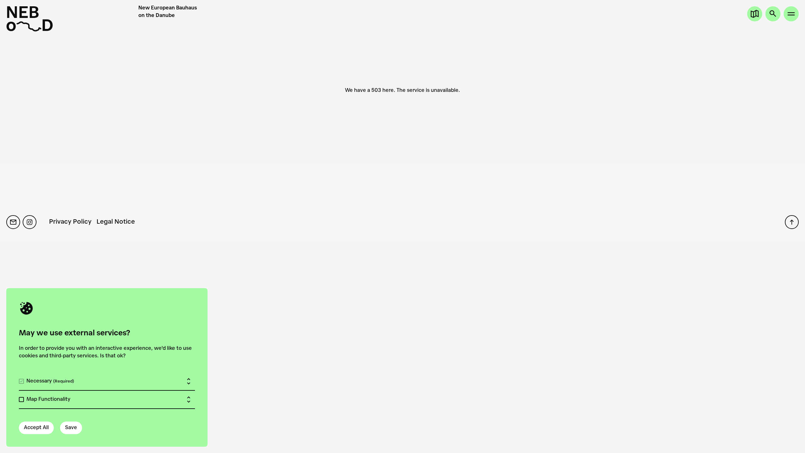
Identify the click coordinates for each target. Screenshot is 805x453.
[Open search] (772, 13)
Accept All (36, 427)
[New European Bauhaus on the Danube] (72, 18)
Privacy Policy (70, 222)
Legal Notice (116, 222)
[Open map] (754, 13)
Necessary (50, 381)
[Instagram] (29, 222)
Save (71, 427)
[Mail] (13, 222)
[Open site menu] (791, 13)
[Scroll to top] (792, 222)
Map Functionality (48, 399)
